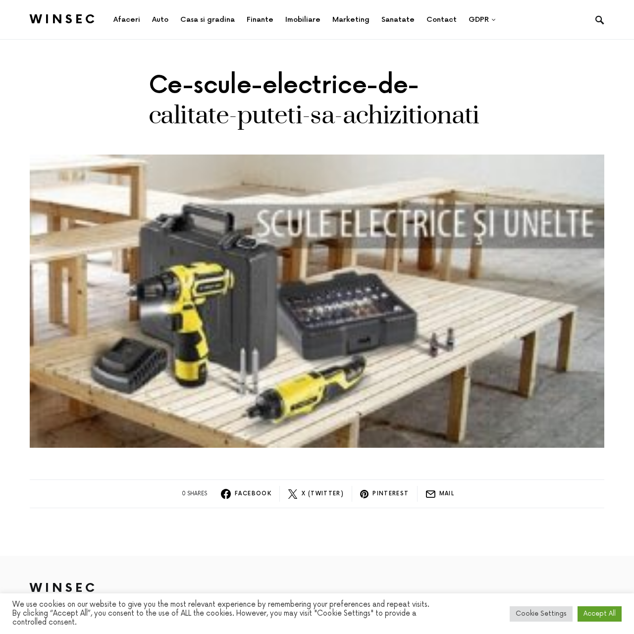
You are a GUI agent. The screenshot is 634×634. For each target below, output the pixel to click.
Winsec (64, 19)
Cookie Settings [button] (541, 614)
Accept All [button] (599, 614)
